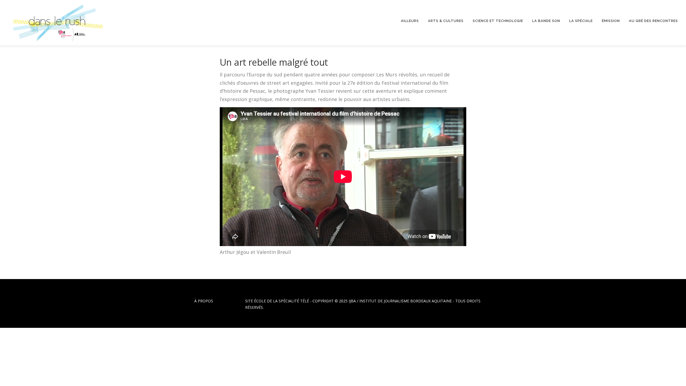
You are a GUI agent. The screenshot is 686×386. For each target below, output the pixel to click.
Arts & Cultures (446, 21)
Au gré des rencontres (653, 21)
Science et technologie (498, 21)
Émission (611, 21)
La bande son (546, 21)
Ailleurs (410, 21)
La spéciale (581, 21)
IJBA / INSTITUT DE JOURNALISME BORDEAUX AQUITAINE (400, 300)
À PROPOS (203, 300)
